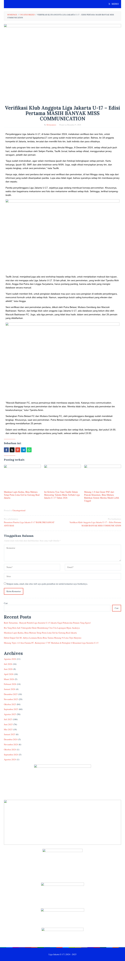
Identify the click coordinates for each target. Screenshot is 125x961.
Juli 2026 (8, 664)
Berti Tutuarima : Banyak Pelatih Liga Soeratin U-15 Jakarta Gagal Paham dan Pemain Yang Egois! (47, 622)
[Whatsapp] (29, 449)
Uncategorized (19, 510)
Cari (6, 603)
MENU (115, 4)
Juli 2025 (8, 719)
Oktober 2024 (10, 749)
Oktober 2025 (10, 704)
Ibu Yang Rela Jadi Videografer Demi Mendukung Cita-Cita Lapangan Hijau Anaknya (42, 627)
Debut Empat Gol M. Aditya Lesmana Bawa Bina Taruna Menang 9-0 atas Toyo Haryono (42, 637)
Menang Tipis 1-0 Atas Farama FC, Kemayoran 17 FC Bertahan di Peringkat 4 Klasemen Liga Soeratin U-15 (51, 642)
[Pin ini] (17, 449)
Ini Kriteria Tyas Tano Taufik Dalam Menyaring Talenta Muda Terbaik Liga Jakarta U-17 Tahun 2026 (62, 494)
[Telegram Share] (23, 449)
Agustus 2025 (10, 714)
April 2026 (9, 674)
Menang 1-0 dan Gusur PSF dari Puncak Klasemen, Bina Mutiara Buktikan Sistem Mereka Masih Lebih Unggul (101, 496)
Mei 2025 (8, 729)
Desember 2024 (11, 739)
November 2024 (11, 744)
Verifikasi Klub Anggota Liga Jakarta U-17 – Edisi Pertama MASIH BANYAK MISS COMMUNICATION (95, 522)
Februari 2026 (10, 684)
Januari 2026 (9, 689)
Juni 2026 (8, 669)
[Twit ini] (12, 449)
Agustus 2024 (10, 759)
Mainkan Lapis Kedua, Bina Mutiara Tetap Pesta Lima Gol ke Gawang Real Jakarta (22, 494)
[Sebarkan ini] (6, 449)
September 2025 (11, 709)
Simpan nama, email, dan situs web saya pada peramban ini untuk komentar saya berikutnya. (47, 583)
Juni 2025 (8, 724)
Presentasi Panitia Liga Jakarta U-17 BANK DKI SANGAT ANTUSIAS (29, 522)
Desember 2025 (11, 694)
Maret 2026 (9, 679)
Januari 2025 (9, 734)
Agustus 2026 (10, 658)
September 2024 (11, 754)
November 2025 (11, 699)
